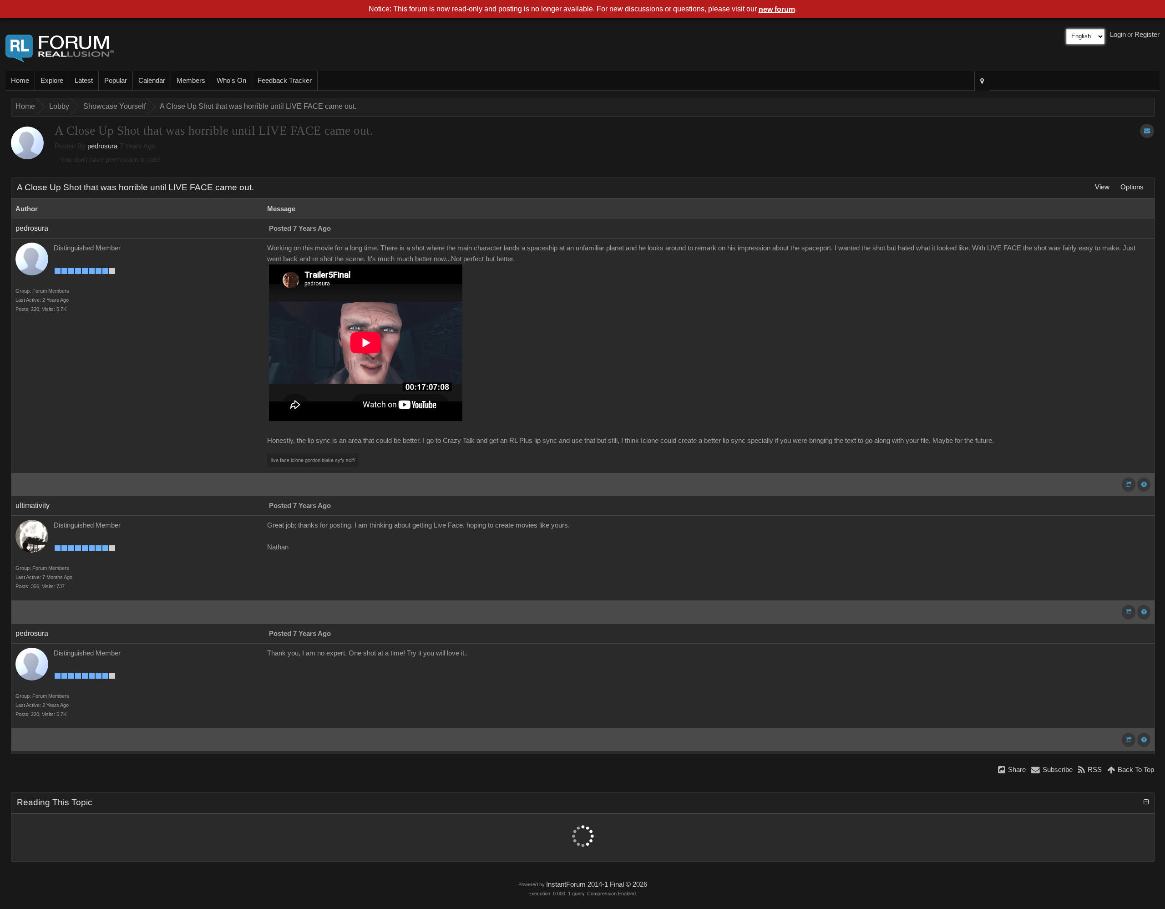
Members (191, 80)
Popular (115, 80)
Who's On (231, 80)
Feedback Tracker (285, 80)
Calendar (151, 80)
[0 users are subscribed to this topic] (1147, 131)
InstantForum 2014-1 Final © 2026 (596, 884)
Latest (84, 80)
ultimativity (32, 505)
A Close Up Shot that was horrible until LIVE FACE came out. (258, 106)
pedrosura (102, 146)
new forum (777, 9)
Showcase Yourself (114, 106)
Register (1147, 34)
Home (20, 80)
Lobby (59, 106)
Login (1118, 34)
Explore (52, 80)
